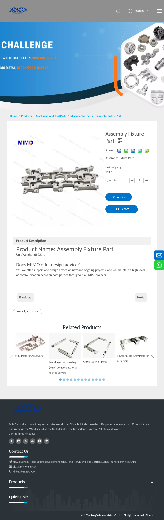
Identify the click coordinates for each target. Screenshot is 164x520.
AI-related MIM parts (95, 361)
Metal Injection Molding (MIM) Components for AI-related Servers (63, 367)
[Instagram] (39, 441)
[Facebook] (11, 441)
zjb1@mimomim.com (25, 466)
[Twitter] (25, 441)
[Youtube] (32, 441)
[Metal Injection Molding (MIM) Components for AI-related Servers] (65, 346)
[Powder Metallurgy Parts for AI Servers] (133, 343)
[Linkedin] (18, 441)
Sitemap (150, 515)
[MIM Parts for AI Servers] (31, 343)
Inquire (121, 197)
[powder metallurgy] (27, 409)
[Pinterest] (46, 441)
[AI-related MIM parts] (99, 345)
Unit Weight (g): (114, 167)
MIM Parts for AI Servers (29, 356)
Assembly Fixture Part (28, 311)
